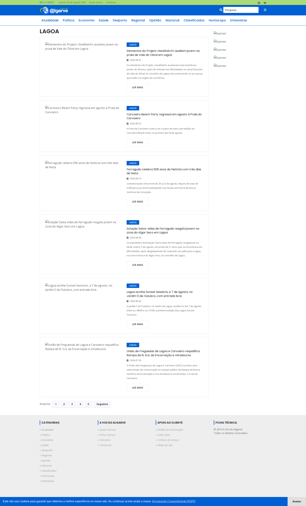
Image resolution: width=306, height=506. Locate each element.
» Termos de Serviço (167, 440)
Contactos (111, 2)
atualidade (50, 20)
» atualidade (47, 429)
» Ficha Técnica (106, 434)
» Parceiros (104, 440)
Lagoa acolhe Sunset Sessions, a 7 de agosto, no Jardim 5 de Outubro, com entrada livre (160, 294)
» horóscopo (47, 476)
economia (86, 20)
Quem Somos (96, 2)
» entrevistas (47, 481)
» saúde (44, 445)
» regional (46, 455)
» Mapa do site (164, 445)
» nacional (46, 465)
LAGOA (133, 44)
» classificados (48, 470)
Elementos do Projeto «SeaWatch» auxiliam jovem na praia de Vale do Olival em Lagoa (163, 53)
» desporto (46, 450)
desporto (120, 20)
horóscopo (217, 20)
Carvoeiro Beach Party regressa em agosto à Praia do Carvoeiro (164, 116)
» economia (46, 440)
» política (45, 434)
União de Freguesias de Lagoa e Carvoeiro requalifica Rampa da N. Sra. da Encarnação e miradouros (163, 353)
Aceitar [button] (297, 501)
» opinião (45, 460)
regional (138, 20)
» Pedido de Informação (169, 429)
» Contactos (105, 445)
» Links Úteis (163, 434)
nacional (172, 20)
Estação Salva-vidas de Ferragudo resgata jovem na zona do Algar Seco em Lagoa (163, 231)
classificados (194, 20)
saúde (104, 20)
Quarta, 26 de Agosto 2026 (72, 2)
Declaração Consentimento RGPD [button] (174, 501)
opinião (155, 20)
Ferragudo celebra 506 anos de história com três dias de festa (164, 171)
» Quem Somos (107, 429)
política (68, 20)
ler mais (137, 87)
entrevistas (238, 20)
